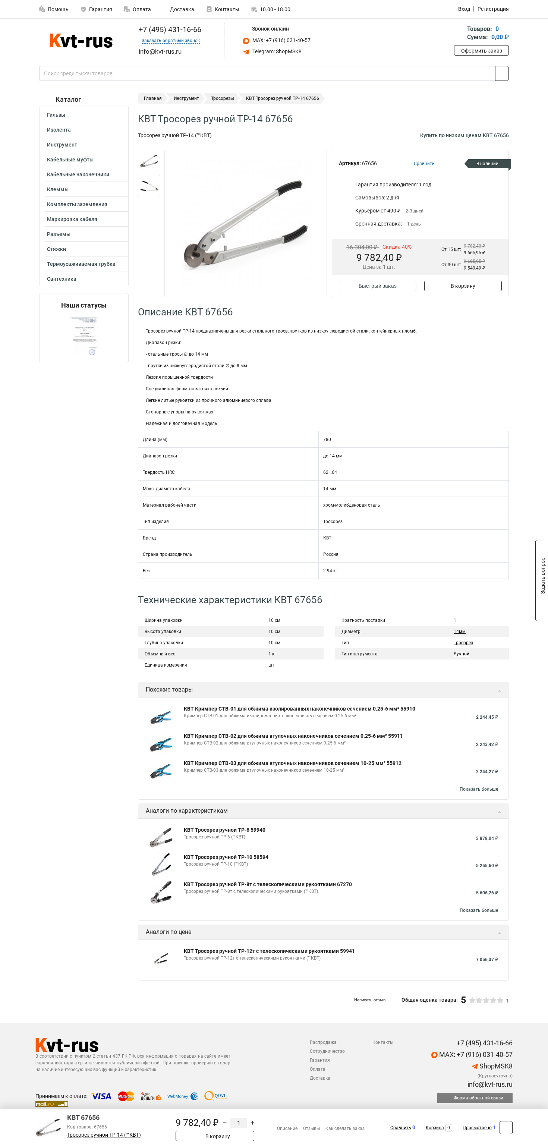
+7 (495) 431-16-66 (169, 29)
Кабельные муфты (70, 160)
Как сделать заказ (345, 1128)
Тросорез (463, 642)
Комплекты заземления (77, 204)
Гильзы (56, 115)
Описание (287, 1128)
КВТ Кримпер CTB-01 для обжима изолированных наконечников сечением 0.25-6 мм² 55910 (299, 709)
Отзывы (311, 1128)
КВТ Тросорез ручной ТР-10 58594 (226, 857)
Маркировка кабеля (72, 219)
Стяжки (56, 249)
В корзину (463, 286)
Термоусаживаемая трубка (81, 264)
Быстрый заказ (378, 286)
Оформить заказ (481, 51)
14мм (460, 631)
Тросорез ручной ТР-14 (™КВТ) (104, 1135)
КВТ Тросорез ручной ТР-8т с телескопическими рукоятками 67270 (268, 884)
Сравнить (400, 1127)
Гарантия (100, 9)
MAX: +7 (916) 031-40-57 (281, 40)
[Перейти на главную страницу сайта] (81, 41)
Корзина (435, 1127)
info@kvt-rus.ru (489, 1084)
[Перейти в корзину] (459, 33)
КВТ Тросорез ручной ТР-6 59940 (224, 830)
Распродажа (323, 1042)
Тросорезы (222, 98)
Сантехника (61, 279)
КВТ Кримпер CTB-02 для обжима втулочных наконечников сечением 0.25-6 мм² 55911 (293, 736)
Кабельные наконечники (78, 174)
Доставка (181, 9)
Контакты (227, 9)
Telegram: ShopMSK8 (276, 51)
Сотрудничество (327, 1051)
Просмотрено (477, 1127)
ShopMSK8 (495, 1066)
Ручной (461, 654)
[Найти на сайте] (502, 73)
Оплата (142, 9)
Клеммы (58, 189)
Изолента (59, 130)
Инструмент (62, 145)
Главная (153, 98)
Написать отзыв (369, 1000)
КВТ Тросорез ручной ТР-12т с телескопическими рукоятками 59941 (269, 951)
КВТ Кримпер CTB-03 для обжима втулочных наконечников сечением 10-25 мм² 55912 (292, 763)
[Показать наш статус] (83, 336)
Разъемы (58, 234)
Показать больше (479, 789)
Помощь (58, 9)
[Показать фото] (149, 161)
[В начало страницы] (506, 1127)
